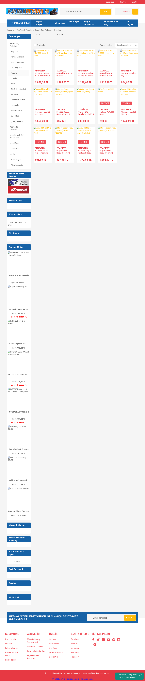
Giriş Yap (122, 2)
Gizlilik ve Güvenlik (35, 647)
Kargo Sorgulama (89, 23)
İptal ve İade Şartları (36, 651)
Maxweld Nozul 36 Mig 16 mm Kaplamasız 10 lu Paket (42, 115)
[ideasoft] (57, 679)
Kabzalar (14, 94)
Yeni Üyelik (54, 644)
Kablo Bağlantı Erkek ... (18, 449)
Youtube (75, 652)
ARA (105, 12)
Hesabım (53, 639)
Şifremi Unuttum (56, 652)
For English (129, 23)
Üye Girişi (53, 648)
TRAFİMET (61, 109)
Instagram (75, 648)
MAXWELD (40, 71)
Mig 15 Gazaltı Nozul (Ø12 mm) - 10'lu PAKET (107, 153)
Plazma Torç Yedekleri (14, 128)
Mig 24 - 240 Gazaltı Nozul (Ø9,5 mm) (86, 114)
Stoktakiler (41, 45)
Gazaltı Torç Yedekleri (14, 45)
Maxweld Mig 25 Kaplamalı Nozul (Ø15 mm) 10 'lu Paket (84, 154)
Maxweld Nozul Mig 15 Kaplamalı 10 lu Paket (42, 153)
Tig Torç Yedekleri (17, 121)
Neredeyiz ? (74, 23)
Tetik (13, 84)
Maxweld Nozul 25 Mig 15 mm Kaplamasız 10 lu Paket (64, 76)
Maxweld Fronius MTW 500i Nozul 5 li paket (42, 75)
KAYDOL (130, 618)
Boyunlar (14, 52)
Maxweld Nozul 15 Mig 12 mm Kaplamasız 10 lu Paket (128, 76)
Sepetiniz (53, 657)
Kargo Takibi (10, 660)
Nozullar (57, 30)
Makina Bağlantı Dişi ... (18, 480)
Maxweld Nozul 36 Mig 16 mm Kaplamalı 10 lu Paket (128, 115)
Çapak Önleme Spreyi (18, 309)
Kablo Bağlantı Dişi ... (18, 344)
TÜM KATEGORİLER (21, 23)
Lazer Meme (14, 143)
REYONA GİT (17, 561)
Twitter (74, 644)
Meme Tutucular (17, 62)
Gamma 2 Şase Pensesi (18, 511)
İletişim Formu (11, 648)
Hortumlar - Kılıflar (18, 100)
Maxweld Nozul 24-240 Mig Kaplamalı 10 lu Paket (86, 75)
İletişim (8, 644)
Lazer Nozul (14, 149)
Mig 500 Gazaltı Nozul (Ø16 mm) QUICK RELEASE (63, 114)
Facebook (75, 639)
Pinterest (75, 657)
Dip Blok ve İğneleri (18, 89)
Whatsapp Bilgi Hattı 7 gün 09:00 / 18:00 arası (130, 676)
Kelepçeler (15, 105)
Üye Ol (134, 2)
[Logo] (32, 12)
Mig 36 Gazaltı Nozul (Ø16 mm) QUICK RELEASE (63, 153)
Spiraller (14, 78)
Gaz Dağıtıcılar (17, 68)
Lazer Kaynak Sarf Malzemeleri (17, 136)
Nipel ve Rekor (16, 111)
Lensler (12, 154)
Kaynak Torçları (39, 23)
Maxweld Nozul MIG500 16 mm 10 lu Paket (107, 75)
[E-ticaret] (72, 679)
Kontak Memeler (17, 57)
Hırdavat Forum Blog (111, 23)
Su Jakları (15, 116)
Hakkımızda (59, 23)
